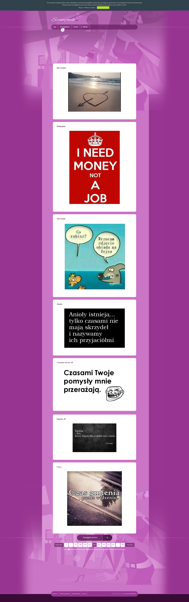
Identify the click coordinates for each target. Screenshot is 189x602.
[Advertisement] (94, 47)
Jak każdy (61, 219)
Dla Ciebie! (61, 68)
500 (89, 545)
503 (104, 545)
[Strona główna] (66, 22)
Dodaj (85, 27)
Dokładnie (61, 126)
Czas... (59, 467)
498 (80, 545)
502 (99, 545)
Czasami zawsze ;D (65, 362)
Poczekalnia (64, 28)
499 (85, 545)
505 (113, 545)
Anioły (59, 304)
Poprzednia (58, 545)
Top (54, 27)
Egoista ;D (61, 419)
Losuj (76, 27)
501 (94, 545)
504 (108, 545)
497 (76, 545)
